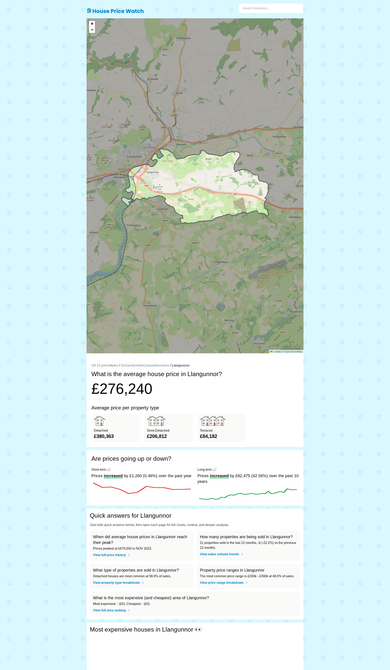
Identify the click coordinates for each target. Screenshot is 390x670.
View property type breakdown (116, 582)
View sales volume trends (219, 554)
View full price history (109, 555)
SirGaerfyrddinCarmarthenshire (145, 365)
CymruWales (108, 365)
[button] (92, 24)
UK (93, 365)
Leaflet (277, 351)
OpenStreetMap (293, 351)
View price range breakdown (222, 582)
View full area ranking (109, 610)
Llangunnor (181, 365)
